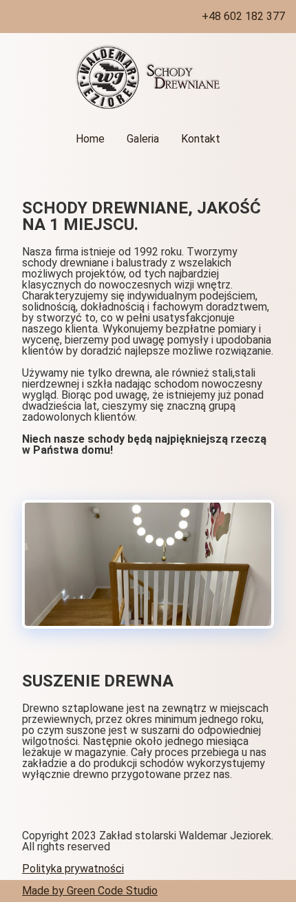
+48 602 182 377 (243, 16)
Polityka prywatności (73, 868)
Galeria (143, 138)
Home (90, 138)
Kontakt (200, 138)
